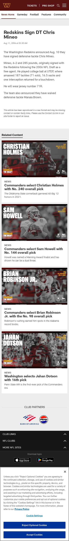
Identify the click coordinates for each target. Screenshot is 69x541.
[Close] (65, 471)
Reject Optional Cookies (34, 525)
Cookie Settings (34, 515)
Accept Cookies (34, 534)
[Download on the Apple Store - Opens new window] (22, 460)
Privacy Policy (22, 509)
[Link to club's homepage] (7, 4)
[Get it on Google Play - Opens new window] (45, 461)
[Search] (58, 5)
